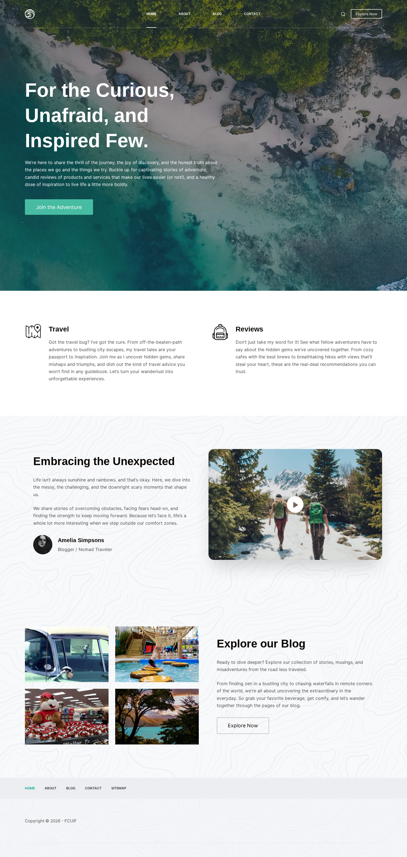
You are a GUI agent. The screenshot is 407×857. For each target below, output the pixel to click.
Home (151, 14)
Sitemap (118, 788)
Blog (217, 14)
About (184, 14)
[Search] (343, 14)
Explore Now (366, 14)
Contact (252, 14)
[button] (295, 504)
